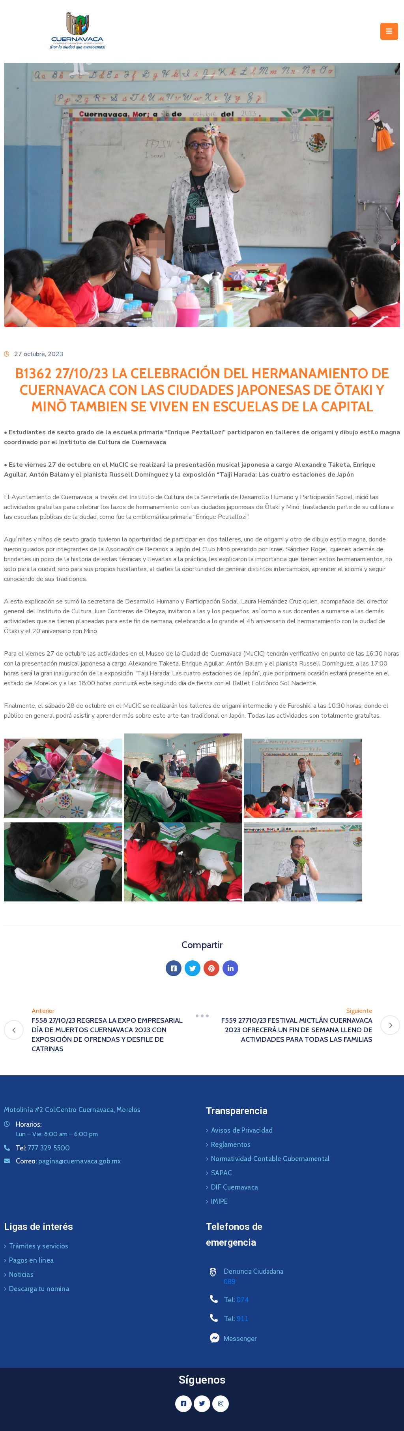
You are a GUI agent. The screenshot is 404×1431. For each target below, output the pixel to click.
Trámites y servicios (38, 1246)
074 (243, 1300)
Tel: (43, 1148)
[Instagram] (220, 1403)
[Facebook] (173, 968)
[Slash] (202, 1016)
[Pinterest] (211, 968)
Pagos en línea (31, 1260)
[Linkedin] (230, 968)
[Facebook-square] (183, 1403)
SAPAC (221, 1173)
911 (243, 1319)
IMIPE (219, 1201)
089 (230, 1281)
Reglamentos (231, 1144)
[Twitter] (192, 968)
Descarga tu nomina (39, 1289)
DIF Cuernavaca (234, 1187)
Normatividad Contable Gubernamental (270, 1159)
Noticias (21, 1274)
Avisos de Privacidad (242, 1130)
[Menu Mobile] (389, 31)
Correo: (68, 1161)
